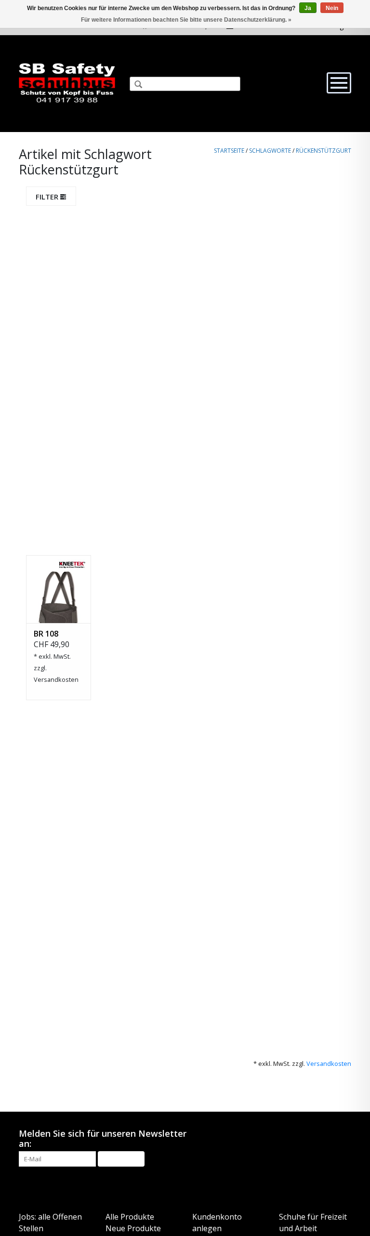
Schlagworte (270, 150)
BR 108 (46, 633)
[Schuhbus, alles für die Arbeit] (67, 83)
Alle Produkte (130, 1216)
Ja (307, 8)
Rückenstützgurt (323, 150)
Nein (332, 8)
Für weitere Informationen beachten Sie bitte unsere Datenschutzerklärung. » (186, 19)
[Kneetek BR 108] (58, 589)
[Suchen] (134, 85)
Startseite (229, 150)
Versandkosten (56, 679)
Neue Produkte (133, 1228)
